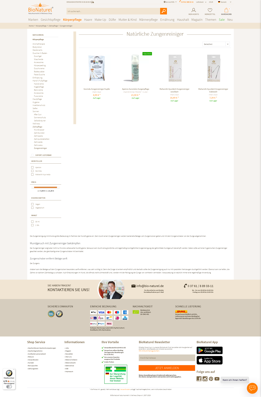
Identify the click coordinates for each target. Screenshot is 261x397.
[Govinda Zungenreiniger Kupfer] (96, 68)
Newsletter (69, 354)
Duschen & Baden (40, 53)
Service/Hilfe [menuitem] (170, 2)
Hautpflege (37, 99)
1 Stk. (37, 225)
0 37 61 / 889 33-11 (187, 2)
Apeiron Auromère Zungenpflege (135, 89)
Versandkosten (33, 360)
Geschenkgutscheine (35, 351)
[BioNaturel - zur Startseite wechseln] (41, 8)
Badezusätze (39, 71)
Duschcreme (39, 68)
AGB (66, 369)
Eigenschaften (38, 198)
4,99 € (43, 191)
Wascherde (38, 59)
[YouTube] (217, 380)
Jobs (67, 348)
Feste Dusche (39, 74)
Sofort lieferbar (43, 155)
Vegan (37, 204)
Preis (33, 182)
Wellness (36, 123)
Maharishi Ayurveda (42, 174)
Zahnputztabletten (41, 139)
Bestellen (96, 115)
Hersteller (36, 161)
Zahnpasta (38, 136)
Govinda (38, 171)
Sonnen (36, 111)
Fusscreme (38, 96)
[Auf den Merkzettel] (84, 53)
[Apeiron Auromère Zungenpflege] (135, 68)
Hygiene (36, 102)
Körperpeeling (40, 65)
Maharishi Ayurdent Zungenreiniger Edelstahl (213, 90)
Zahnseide (38, 142)
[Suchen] (163, 11)
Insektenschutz (39, 105)
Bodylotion (37, 47)
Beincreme (38, 90)
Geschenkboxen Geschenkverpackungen (42, 348)
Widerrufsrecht (70, 363)
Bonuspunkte (33, 366)
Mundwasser (39, 129)
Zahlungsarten (33, 369)
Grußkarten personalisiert (37, 354)
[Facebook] (199, 380)
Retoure (31, 357)
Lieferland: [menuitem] (200, 2)
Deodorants (37, 50)
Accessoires (39, 62)
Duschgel (38, 56)
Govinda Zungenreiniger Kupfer (97, 89)
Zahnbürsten (39, 133)
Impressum (69, 371)
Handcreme (39, 83)
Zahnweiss (38, 145)
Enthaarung (37, 77)
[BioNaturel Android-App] (215, 350)
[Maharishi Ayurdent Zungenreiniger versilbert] (174, 68)
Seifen (35, 108)
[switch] (9, 386)
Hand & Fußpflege (40, 80)
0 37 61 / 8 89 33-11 (200, 286)
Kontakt (31, 363)
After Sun (37, 114)
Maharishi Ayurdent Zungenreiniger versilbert (174, 90)
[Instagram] (205, 380)
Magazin (68, 351)
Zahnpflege (37, 126)
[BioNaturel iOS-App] (215, 360)
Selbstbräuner (40, 120)
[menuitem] (193, 11)
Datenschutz (69, 366)
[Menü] (13, 370)
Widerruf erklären (71, 360)
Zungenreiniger (40, 148)
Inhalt (34, 215)
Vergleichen (81, 53)
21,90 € (51, 191)
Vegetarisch (39, 207)
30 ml (37, 221)
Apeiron (38, 167)
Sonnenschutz (40, 117)
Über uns (68, 357)
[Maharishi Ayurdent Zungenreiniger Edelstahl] (213, 68)
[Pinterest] (211, 380)
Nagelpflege (39, 86)
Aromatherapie (39, 44)
